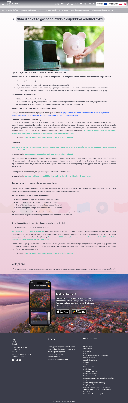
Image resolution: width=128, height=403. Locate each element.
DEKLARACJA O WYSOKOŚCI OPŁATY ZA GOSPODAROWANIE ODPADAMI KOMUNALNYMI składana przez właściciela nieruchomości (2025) (65, 269)
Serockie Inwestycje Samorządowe (96, 355)
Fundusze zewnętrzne (91, 376)
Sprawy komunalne (90, 371)
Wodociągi (87, 369)
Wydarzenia (87, 349)
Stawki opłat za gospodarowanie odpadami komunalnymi (92, 10)
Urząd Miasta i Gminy (91, 360)
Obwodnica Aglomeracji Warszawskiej (97, 394)
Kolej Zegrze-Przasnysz (91, 385)
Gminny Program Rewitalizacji (94, 383)
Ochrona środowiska (28, 10)
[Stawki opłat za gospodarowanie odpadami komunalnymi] (64, 48)
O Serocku (87, 351)
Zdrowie (86, 365)
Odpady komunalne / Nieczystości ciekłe (53, 10)
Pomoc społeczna (89, 367)
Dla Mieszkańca (12, 10)
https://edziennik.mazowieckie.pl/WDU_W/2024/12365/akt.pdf (48, 253)
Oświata (86, 362)
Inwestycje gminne (90, 374)
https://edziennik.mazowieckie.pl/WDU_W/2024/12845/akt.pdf (48, 154)
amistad (67, 401)
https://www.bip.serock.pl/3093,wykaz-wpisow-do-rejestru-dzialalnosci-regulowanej (57, 176)
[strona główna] (3, 10)
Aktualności (87, 346)
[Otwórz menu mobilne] (2, 4)
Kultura (85, 353)
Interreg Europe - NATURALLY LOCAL (96, 387)
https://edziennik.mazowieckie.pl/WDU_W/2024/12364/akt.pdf (48, 137)
